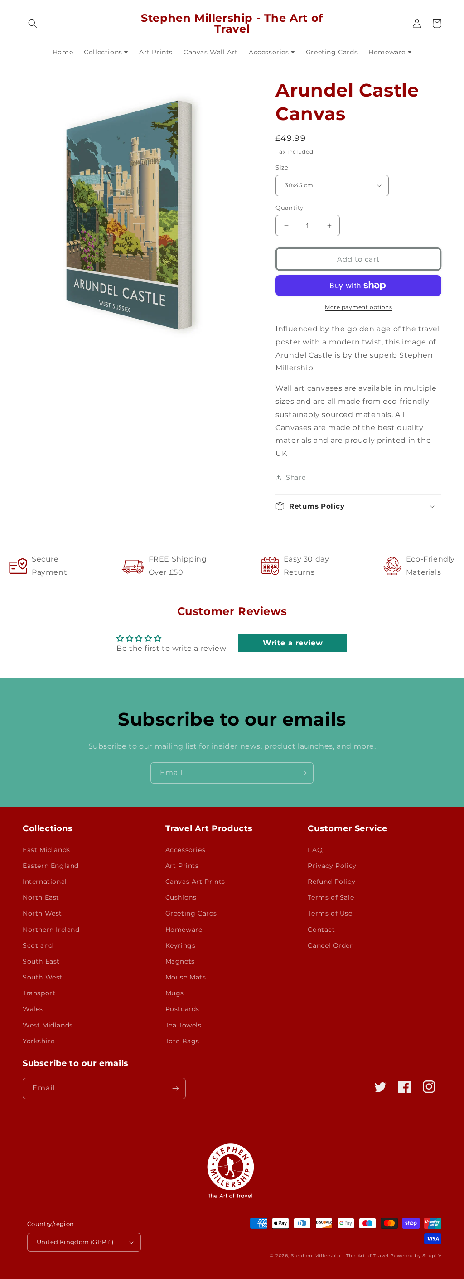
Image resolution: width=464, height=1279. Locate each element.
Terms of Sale (331, 897)
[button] (33, 24)
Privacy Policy (332, 866)
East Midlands (46, 850)
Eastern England (51, 866)
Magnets (180, 961)
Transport (39, 993)
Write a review (293, 643)
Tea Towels (183, 1025)
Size (282, 167)
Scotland (38, 945)
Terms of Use (330, 913)
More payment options (358, 307)
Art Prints (182, 866)
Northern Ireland (51, 929)
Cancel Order (330, 945)
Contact (321, 929)
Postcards (182, 1009)
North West (42, 913)
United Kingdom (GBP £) (75, 1241)
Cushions (181, 897)
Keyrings (180, 945)
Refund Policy (331, 881)
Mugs (174, 993)
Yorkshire (38, 1041)
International (45, 881)
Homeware (184, 929)
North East (41, 897)
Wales (33, 1009)
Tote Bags (182, 1041)
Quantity (289, 207)
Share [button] (295, 477)
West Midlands (48, 1025)
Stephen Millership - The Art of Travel (340, 1256)
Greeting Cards (191, 913)
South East (41, 961)
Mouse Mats (185, 977)
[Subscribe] (303, 773)
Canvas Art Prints (195, 881)
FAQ (315, 850)
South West (43, 977)
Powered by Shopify (415, 1256)
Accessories (185, 850)
